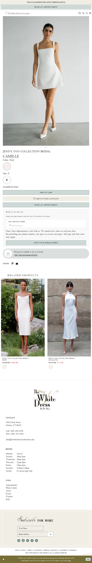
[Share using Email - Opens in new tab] (17, 263)
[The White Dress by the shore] (17, 13)
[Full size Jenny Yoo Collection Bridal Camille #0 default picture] (46, 81)
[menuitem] (80, 13)
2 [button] (46, 147)
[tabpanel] (46, 81)
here (69, 561)
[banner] (46, 399)
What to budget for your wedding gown (46, 2)
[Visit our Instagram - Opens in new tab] (18, 540)
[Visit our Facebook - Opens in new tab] (32, 540)
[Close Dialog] (3, 559)
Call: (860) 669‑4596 (14, 431)
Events (8, 494)
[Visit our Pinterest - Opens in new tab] (27, 540)
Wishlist (9, 496)
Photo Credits (11, 488)
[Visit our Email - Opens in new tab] (36, 540)
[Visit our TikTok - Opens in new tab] (23, 540)
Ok (88, 559)
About (8, 491)
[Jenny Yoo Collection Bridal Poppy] (23, 317)
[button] (80, 13)
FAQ (8, 499)
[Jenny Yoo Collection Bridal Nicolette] (69, 317)
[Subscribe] (50, 534)
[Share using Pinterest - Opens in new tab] (12, 263)
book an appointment (46, 205)
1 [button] (45, 147)
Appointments (11, 485)
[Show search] (87, 13)
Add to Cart (46, 192)
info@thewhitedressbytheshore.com (20, 439)
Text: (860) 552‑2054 (14, 434)
